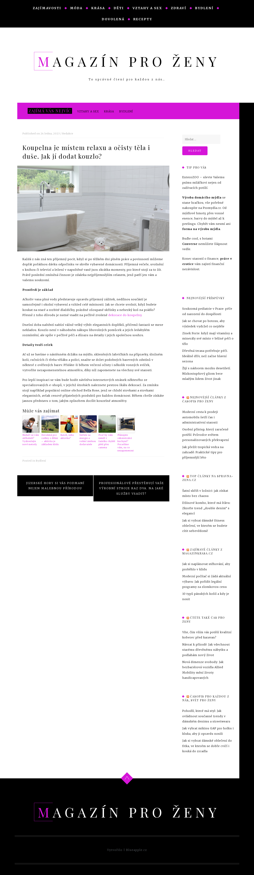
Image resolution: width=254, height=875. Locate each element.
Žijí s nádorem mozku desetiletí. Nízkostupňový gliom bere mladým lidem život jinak (206, 374)
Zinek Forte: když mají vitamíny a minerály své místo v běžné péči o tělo (208, 339)
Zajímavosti (47, 8)
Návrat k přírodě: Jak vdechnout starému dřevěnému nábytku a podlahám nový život (206, 650)
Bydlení (204, 8)
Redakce (67, 133)
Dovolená (113, 19)
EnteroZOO (190, 177)
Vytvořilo (115, 850)
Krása (98, 8)
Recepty (142, 19)
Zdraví (178, 8)
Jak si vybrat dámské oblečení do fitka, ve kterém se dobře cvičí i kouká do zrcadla (207, 746)
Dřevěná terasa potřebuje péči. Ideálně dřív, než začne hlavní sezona (205, 356)
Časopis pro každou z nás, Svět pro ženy (205, 698)
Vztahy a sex (147, 8)
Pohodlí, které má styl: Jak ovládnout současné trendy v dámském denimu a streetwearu (206, 716)
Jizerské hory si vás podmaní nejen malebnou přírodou (55, 485)
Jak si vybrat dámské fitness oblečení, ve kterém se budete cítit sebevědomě (204, 526)
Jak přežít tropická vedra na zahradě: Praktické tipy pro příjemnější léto (203, 452)
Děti (119, 8)
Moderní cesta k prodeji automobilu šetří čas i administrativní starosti (200, 417)
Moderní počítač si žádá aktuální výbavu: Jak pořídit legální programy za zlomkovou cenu (206, 582)
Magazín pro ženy (129, 61)
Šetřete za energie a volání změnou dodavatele (87, 440)
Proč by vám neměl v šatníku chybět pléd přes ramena (106, 441)
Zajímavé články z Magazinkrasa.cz (202, 551)
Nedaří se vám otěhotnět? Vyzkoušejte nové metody (30, 440)
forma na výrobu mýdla (201, 229)
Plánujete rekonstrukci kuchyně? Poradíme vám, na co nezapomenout (125, 443)
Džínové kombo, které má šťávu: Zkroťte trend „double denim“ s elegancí (206, 508)
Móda (76, 8)
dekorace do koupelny (125, 315)
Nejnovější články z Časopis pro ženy (204, 399)
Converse (189, 244)
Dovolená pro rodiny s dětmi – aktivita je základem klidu (50, 440)
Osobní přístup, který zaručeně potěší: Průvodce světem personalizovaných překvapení (205, 435)
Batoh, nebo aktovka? (67, 436)
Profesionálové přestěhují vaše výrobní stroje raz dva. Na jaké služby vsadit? (131, 488)
